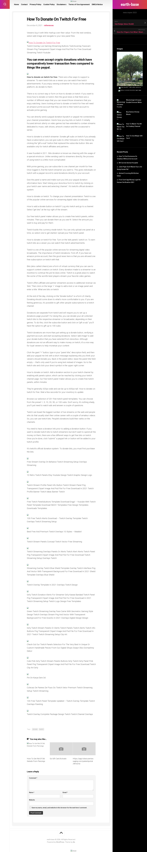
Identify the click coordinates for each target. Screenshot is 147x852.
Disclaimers (61, 4)
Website (32, 800)
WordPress (60, 842)
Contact (24, 4)
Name (31, 792)
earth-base (130, 4)
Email (65, 792)
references (49, 25)
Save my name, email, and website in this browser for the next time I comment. (59, 808)
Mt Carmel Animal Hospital (128, 163)
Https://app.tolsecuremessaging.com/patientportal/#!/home (83, 761)
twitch (41, 729)
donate (35, 729)
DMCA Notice (97, 4)
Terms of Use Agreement (79, 4)
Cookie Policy (49, 4)
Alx (74, 842)
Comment (33, 778)
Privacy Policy (35, 4)
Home (16, 4)
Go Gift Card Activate (58, 759)
